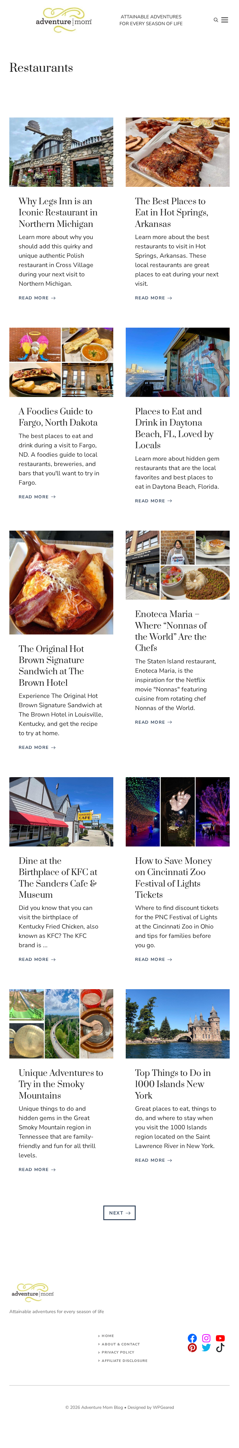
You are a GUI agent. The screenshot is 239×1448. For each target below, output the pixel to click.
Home (108, 1336)
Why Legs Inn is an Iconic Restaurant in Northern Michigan (58, 213)
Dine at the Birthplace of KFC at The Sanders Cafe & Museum (58, 878)
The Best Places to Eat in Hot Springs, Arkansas (171, 213)
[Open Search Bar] (216, 20)
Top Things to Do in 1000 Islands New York (173, 1084)
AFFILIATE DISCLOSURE (125, 1360)
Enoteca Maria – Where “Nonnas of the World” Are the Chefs (171, 631)
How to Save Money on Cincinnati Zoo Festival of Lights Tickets (173, 878)
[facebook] (220, 1338)
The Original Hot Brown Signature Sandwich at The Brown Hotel (51, 666)
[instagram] (192, 1338)
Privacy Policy (118, 1352)
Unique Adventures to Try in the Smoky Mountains (61, 1084)
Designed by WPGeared (151, 1407)
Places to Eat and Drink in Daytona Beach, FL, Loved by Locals (174, 428)
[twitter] (206, 1338)
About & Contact (121, 1344)
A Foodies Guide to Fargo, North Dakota (58, 417)
